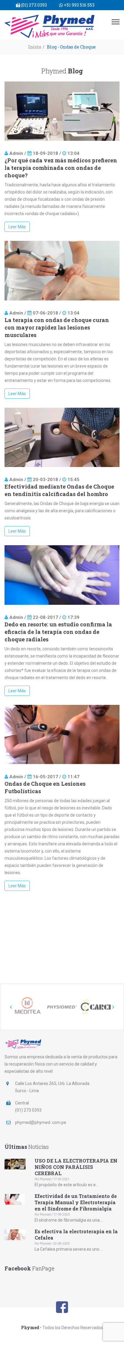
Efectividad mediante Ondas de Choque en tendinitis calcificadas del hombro (59, 490)
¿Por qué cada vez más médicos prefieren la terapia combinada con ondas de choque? (61, 168)
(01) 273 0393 (33, 5)
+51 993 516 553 (79, 5)
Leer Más (17, 226)
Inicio (34, 47)
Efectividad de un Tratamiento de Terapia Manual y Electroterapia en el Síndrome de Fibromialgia (76, 1202)
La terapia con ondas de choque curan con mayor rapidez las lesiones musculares (57, 327)
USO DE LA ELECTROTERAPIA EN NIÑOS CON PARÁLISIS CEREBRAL (76, 1166)
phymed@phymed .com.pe (40, 1122)
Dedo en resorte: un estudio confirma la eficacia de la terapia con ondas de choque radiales (58, 632)
